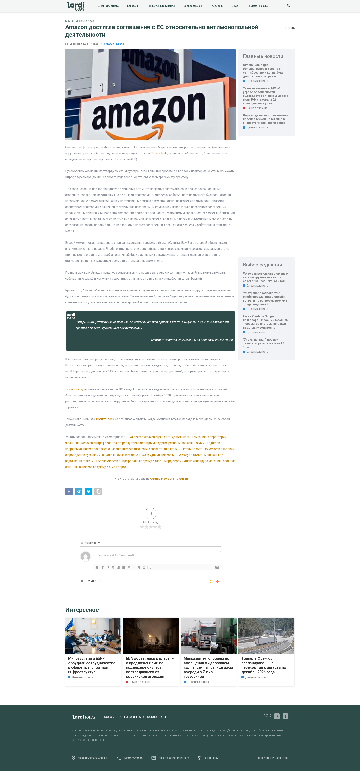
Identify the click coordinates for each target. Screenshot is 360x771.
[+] (149, 567)
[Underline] (107, 567)
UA (293, 28)
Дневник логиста (108, 6)
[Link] (139, 567)
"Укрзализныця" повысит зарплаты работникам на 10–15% (264, 343)
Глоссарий (217, 6)
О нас (235, 6)
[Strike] (113, 567)
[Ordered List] (118, 567)
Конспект (132, 6)
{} (144, 567)
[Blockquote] (128, 567)
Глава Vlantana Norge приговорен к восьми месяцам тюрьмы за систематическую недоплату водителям (265, 321)
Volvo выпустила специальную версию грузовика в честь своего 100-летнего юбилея (265, 277)
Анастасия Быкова (112, 43)
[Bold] (97, 567)
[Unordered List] (123, 567)
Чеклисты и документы (161, 6)
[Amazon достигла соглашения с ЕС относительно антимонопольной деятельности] (69, 492)
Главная (69, 21)
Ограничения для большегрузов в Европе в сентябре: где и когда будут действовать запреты (264, 70)
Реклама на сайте (257, 6)
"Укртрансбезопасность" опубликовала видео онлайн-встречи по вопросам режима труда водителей (265, 298)
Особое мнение (192, 6)
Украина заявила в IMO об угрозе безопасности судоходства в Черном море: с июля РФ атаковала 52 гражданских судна (265, 96)
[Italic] (102, 567)
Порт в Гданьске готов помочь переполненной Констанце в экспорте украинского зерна (265, 119)
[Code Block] (134, 567)
